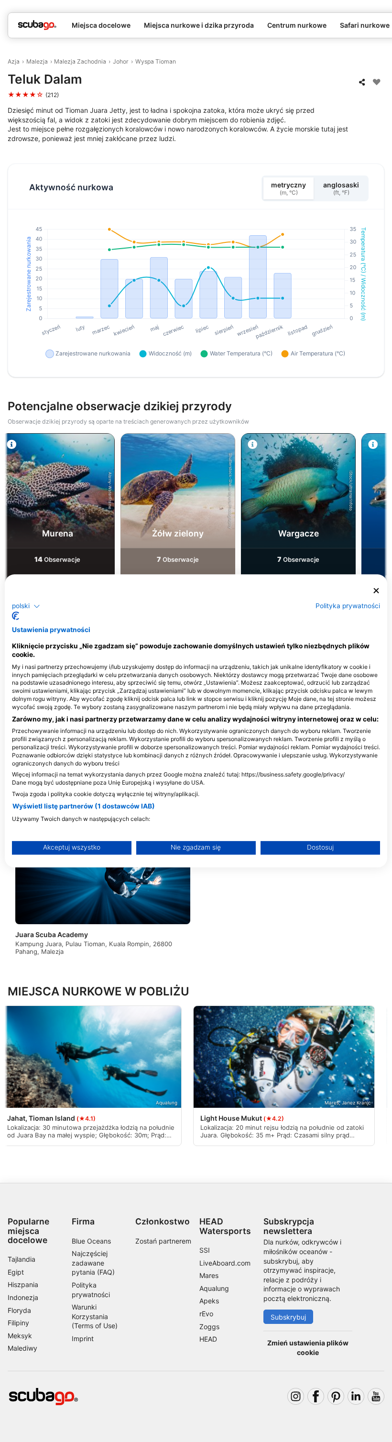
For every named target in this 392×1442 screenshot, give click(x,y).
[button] (26, 606)
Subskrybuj (288, 1317)
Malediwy (22, 1348)
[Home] (37, 25)
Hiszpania (23, 1284)
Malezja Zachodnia (80, 61)
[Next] (376, 525)
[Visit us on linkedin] (356, 1396)
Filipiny (18, 1323)
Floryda (19, 1310)
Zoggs (209, 1326)
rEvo (206, 1314)
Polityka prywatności (348, 606)
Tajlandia (21, 1259)
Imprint (83, 1338)
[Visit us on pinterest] (335, 1396)
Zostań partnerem (163, 1241)
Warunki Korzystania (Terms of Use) (95, 1316)
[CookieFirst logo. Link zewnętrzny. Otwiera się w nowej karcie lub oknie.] (15, 616)
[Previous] (15, 525)
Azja (14, 61)
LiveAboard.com (224, 1263)
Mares (208, 1275)
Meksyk (20, 1336)
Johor (121, 61)
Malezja (37, 61)
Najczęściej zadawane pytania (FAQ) (93, 1262)
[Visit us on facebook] (315, 1396)
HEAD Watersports (225, 1225)
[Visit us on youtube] (376, 1396)
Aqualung (214, 1288)
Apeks (209, 1301)
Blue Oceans (91, 1241)
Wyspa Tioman (155, 61)
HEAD (208, 1339)
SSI (204, 1250)
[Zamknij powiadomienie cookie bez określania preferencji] (376, 590)
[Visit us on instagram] (295, 1396)
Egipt (16, 1272)
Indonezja (23, 1297)
